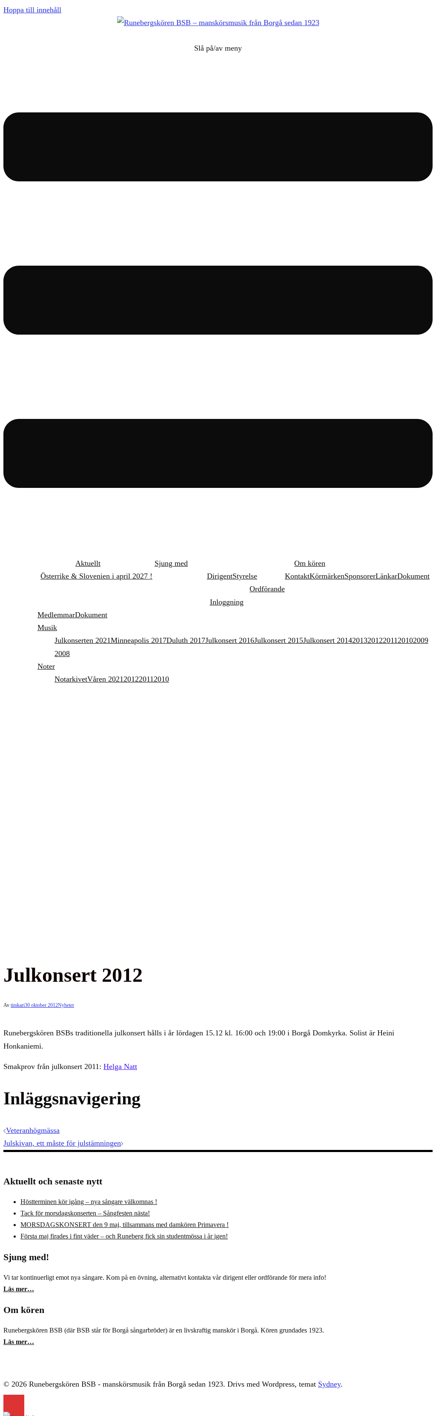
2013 (359, 640)
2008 (62, 653)
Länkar (386, 576)
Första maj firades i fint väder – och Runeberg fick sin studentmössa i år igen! (124, 1236)
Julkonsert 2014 (327, 640)
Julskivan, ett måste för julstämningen (62, 1143)
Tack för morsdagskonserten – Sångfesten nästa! (85, 1213)
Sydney (329, 1384)
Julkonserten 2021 (82, 640)
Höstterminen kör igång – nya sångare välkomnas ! (88, 1201)
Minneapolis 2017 (138, 640)
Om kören (309, 563)
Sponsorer (360, 576)
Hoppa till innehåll (32, 10)
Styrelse (244, 576)
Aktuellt (87, 563)
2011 (390, 640)
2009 (420, 640)
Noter (46, 666)
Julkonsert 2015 (278, 640)
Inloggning (227, 602)
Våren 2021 (105, 679)
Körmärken (327, 576)
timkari (18, 1005)
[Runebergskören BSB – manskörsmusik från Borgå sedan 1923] (218, 22)
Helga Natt (120, 1066)
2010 (405, 640)
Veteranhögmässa (33, 1130)
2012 (375, 640)
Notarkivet (70, 679)
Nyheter (66, 1005)
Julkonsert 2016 (229, 640)
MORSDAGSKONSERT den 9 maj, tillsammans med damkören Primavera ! (124, 1224)
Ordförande (267, 589)
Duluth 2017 (185, 640)
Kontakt (297, 576)
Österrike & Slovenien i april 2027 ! (96, 576)
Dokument (413, 576)
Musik (47, 627)
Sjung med (171, 563)
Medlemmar (56, 615)
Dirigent (219, 576)
